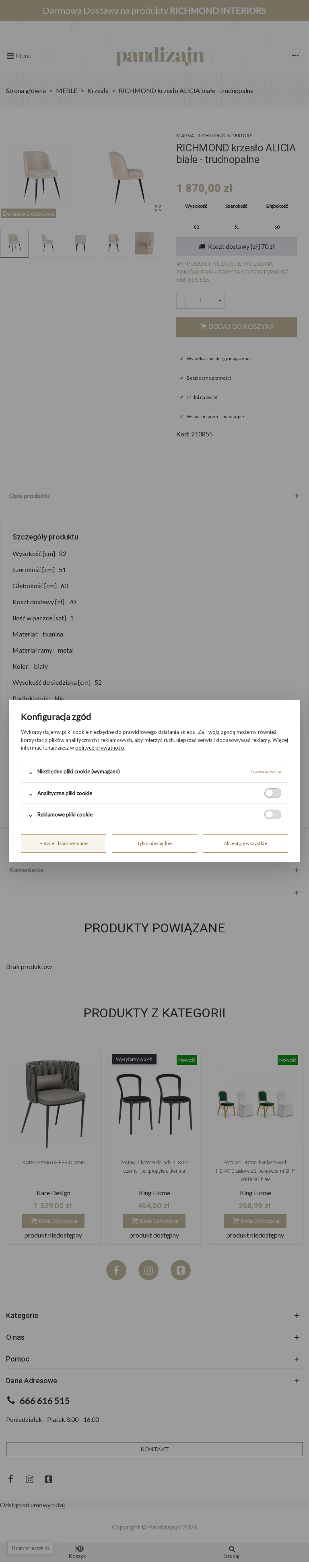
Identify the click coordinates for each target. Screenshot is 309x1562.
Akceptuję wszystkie (245, 843)
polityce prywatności (99, 747)
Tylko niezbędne (154, 843)
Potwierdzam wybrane (63, 843)
